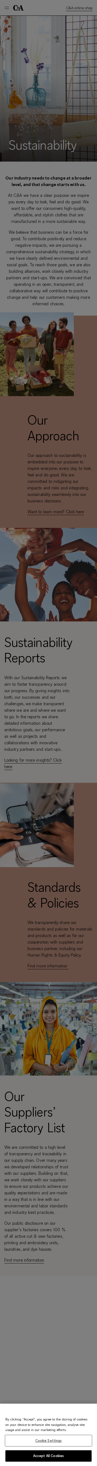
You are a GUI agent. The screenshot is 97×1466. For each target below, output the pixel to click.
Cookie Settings (48, 1440)
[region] (48, 1435)
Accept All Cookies (48, 1456)
